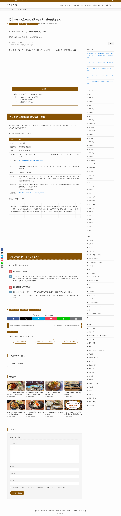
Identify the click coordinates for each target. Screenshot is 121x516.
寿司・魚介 (92, 368)
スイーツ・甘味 (93, 302)
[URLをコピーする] (76, 318)
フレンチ (91, 332)
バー (90, 317)
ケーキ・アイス (93, 295)
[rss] (110, 1)
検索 (111, 43)
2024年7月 (92, 178)
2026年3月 (92, 112)
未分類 (91, 379)
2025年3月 (92, 149)
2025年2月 (92, 153)
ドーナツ (91, 310)
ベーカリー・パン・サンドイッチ (98, 335)
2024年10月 (92, 167)
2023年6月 (92, 219)
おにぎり (91, 251)
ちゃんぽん (92, 273)
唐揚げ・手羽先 (93, 357)
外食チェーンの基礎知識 (47, 510)
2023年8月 (92, 211)
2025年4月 (92, 145)
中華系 (91, 346)
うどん (91, 240)
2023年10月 (92, 204)
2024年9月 (92, 171)
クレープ (91, 291)
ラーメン (91, 339)
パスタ (91, 321)
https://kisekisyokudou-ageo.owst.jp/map (31, 193)
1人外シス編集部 (17, 363)
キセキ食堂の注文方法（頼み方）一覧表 (29, 94)
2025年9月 (92, 134)
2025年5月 (92, 142)
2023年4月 (92, 226)
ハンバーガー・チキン (95, 313)
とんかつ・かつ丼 (14, 23)
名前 (12, 466)
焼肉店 (91, 394)
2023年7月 (92, 215)
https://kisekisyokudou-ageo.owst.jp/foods (32, 160)
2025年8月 (92, 138)
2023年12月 (92, 197)
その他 (91, 266)
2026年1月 (92, 120)
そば (90, 269)
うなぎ (91, 243)
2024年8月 (92, 175)
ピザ (90, 324)
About (37, 510)
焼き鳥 (91, 391)
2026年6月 (92, 101)
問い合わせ (82, 510)
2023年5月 (92, 222)
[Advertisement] (45, 69)
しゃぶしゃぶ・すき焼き (96, 262)
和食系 (91, 354)
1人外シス (12, 5)
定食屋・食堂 (23, 23)
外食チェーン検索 (60, 510)
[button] (13, 318)
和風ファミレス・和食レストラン (98, 350)
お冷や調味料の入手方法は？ (27, 102)
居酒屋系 (91, 372)
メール (13, 473)
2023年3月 (92, 230)
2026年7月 (92, 98)
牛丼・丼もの (92, 398)
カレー (91, 288)
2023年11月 (92, 200)
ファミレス (92, 328)
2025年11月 (92, 127)
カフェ (91, 284)
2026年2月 (92, 116)
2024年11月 (92, 164)
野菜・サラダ (92, 402)
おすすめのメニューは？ (26, 99)
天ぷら (91, 361)
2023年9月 (92, 208)
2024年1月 (92, 193)
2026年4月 (92, 109)
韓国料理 (91, 405)
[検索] (112, 1)
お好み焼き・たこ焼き (95, 255)
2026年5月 (92, 105)
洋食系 (91, 387)
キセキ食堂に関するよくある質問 (27, 97)
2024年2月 (92, 189)
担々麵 (91, 376)
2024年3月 (92, 186)
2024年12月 (92, 160)
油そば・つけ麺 (93, 383)
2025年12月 (92, 123)
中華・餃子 (92, 343)
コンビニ (91, 299)
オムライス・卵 (93, 280)
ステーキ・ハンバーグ (33, 23)
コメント (13, 443)
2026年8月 (92, 94)
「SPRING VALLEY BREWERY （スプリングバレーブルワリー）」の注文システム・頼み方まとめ (100, 55)
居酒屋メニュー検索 (72, 510)
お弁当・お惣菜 (93, 258)
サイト (12, 480)
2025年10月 (92, 131)
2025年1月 (92, 156)
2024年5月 (92, 182)
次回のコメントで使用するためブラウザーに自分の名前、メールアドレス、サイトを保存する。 (38, 487)
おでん (91, 247)
